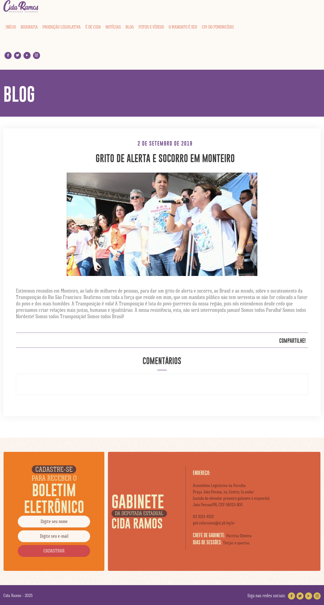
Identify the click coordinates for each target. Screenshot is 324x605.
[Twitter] (17, 55)
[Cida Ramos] (21, 6)
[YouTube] (26, 55)
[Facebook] (7, 55)
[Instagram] (36, 55)
